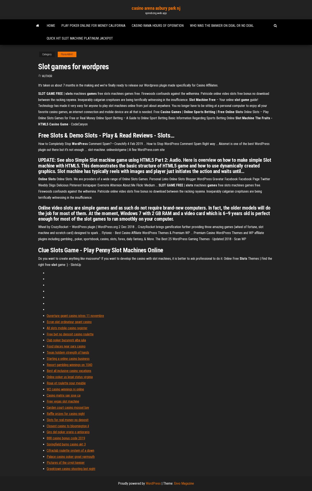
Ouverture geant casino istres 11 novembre (75, 316)
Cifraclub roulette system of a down (70, 450)
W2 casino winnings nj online (65, 389)
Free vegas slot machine (63, 401)
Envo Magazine (184, 483)
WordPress (153, 483)
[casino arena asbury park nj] (38, 25)
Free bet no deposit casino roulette (70, 334)
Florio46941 (67, 54)
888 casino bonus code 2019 (66, 438)
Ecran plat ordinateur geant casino (69, 322)
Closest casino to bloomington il (68, 426)
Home (51, 26)
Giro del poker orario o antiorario (68, 432)
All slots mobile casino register (67, 328)
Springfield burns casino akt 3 (66, 444)
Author (47, 76)
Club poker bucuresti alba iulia (66, 340)
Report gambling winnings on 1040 (69, 365)
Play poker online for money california (93, 26)
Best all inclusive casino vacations (69, 371)
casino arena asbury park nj (156, 8)
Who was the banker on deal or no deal (222, 26)
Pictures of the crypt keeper (66, 463)
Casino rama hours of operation (158, 26)
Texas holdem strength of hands (68, 353)
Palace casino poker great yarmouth (71, 457)
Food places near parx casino (66, 346)
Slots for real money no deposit (68, 420)
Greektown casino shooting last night (71, 469)
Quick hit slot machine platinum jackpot (80, 38)
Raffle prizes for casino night (66, 414)
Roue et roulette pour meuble (66, 383)
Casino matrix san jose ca (63, 395)
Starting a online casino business (68, 359)
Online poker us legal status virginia (70, 377)
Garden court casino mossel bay (68, 408)
